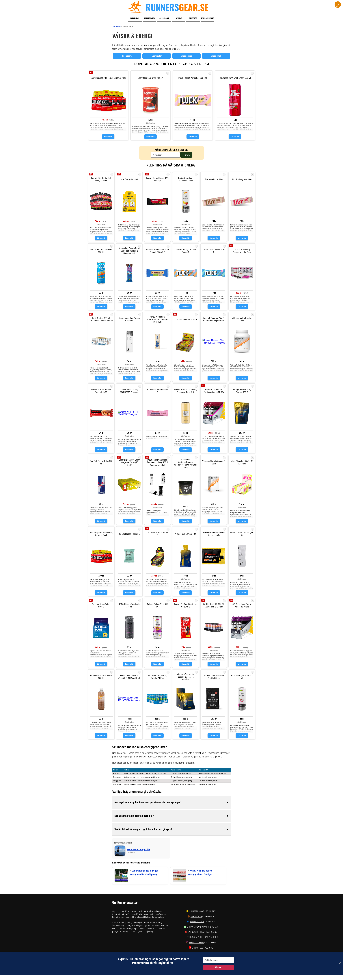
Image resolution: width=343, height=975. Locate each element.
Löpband (178, 18)
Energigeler (157, 56)
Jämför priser (150, 123)
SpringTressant (196, 911)
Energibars (127, 56)
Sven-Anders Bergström (138, 849)
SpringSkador (194, 927)
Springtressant (207, 18)
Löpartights (149, 18)
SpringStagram (196, 942)
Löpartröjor (164, 18)
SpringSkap (196, 916)
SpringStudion (197, 921)
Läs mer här (108, 137)
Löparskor (134, 18)
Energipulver (186, 56)
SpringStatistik (194, 937)
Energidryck (216, 56)
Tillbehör (193, 18)
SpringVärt (193, 932)
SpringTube (197, 948)
